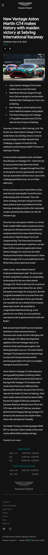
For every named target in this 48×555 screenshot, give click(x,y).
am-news (16, 440)
